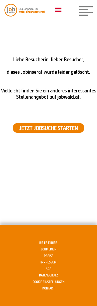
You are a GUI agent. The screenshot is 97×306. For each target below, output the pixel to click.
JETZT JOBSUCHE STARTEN (48, 128)
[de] (59, 10)
